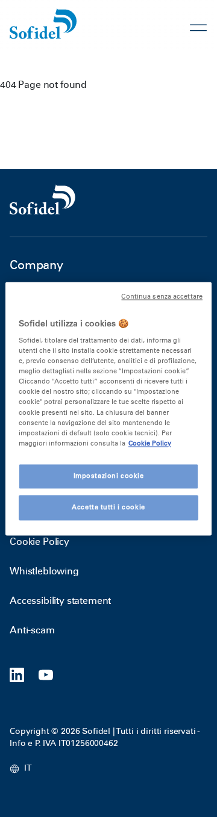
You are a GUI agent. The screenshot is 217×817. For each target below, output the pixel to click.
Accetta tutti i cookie (108, 507)
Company (36, 265)
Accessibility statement (60, 600)
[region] (108, 408)
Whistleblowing (44, 571)
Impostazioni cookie (109, 475)
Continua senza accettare (162, 296)
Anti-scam (32, 630)
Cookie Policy (39, 541)
